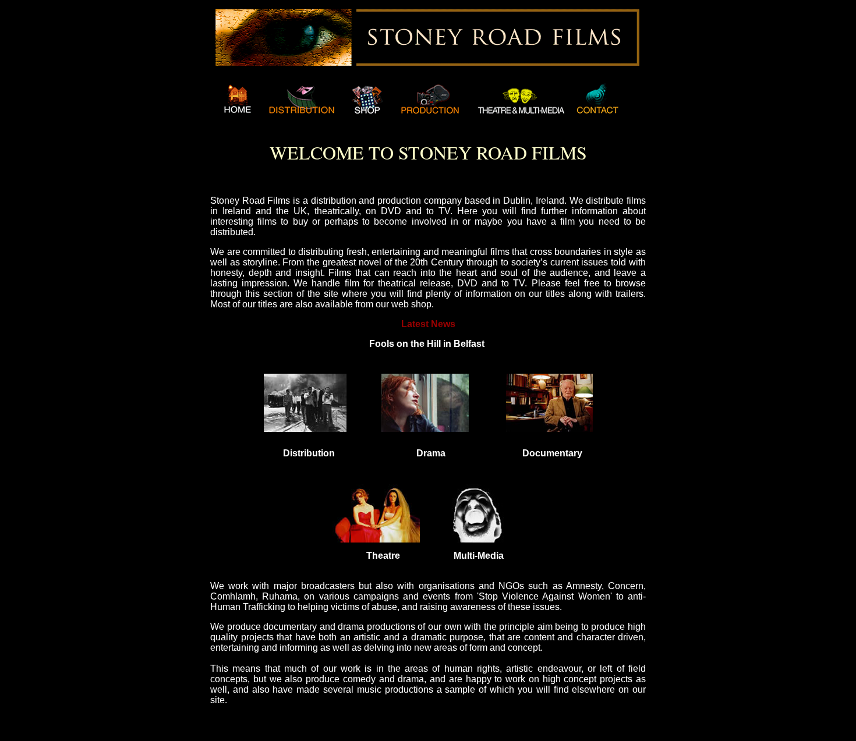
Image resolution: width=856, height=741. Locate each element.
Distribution (309, 453)
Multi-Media (479, 556)
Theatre (383, 556)
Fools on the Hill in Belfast (426, 344)
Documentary (552, 453)
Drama (430, 453)
